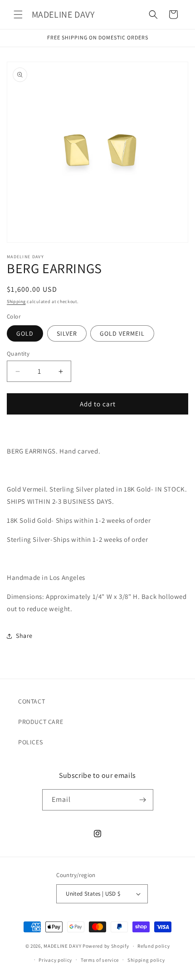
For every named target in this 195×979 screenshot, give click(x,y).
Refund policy (153, 946)
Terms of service (100, 960)
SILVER (67, 333)
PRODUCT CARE (40, 722)
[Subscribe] (143, 799)
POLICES (30, 742)
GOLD (25, 333)
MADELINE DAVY (62, 946)
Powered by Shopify (106, 946)
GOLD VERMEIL (122, 333)
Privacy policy (55, 960)
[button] (18, 14)
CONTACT (31, 701)
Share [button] (24, 636)
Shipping (16, 301)
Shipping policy (146, 960)
